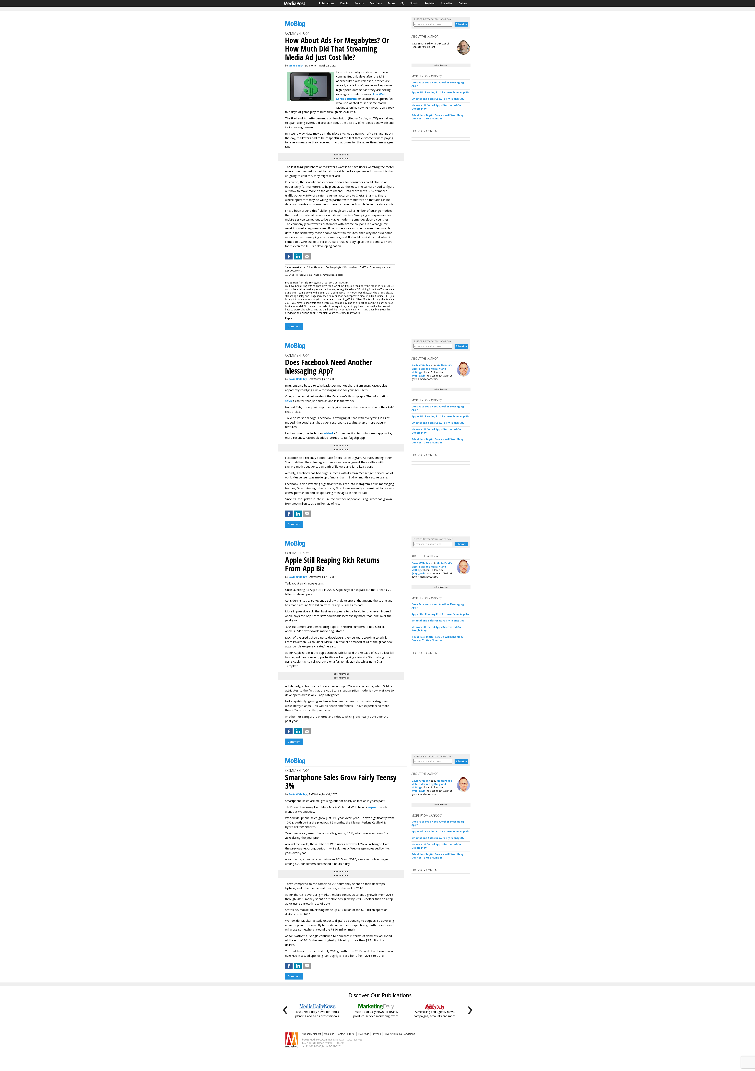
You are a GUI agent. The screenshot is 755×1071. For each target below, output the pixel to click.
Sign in (414, 3)
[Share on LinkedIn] (298, 256)
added (328, 433)
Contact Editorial (346, 1034)
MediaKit (329, 1034)
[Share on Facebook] (289, 256)
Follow (463, 3)
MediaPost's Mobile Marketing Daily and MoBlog (432, 369)
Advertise (447, 3)
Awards (359, 3)
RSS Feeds (363, 1034)
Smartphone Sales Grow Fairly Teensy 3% (438, 99)
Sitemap (376, 1034)
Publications (326, 3)
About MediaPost (311, 1034)
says (288, 401)
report (373, 807)
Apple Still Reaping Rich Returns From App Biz (440, 92)
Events (344, 3)
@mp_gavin (418, 375)
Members (376, 3)
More (391, 3)
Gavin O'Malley (297, 379)
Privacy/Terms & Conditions (399, 1034)
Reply (288, 318)
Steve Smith (295, 65)
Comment (294, 326)
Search (402, 3)
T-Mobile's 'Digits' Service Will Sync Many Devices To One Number (437, 117)
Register (429, 3)
